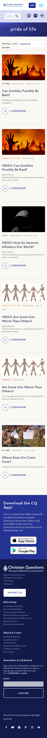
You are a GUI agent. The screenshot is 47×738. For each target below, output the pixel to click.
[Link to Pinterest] (26, 727)
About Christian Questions (14, 575)
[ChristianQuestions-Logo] (13, 5)
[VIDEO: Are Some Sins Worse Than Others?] (23, 293)
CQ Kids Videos (10, 643)
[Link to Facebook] (6, 727)
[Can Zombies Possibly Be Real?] (23, 68)
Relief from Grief (10, 621)
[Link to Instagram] (32, 727)
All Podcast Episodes (12, 637)
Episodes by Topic (11, 640)
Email (8, 678)
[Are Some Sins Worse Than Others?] (23, 367)
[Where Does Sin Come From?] (23, 436)
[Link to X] (19, 727)
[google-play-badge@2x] (23, 550)
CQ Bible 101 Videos (12, 649)
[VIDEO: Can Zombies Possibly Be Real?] (23, 143)
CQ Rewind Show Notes (13, 578)
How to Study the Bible (13, 609)
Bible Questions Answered (14, 624)
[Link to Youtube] (13, 727)
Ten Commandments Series (14, 612)
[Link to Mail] (39, 727)
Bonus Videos (9, 652)
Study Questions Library (13, 606)
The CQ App (8, 581)
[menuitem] (39, 5)
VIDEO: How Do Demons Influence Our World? (20, 244)
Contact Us (8, 584)
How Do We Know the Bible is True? (17, 618)
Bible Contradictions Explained (16, 615)
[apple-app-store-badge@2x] (23, 540)
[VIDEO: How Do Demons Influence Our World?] (23, 220)
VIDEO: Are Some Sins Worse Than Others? (18, 319)
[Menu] (39, 5)
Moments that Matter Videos (15, 646)
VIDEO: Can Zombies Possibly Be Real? (17, 167)
